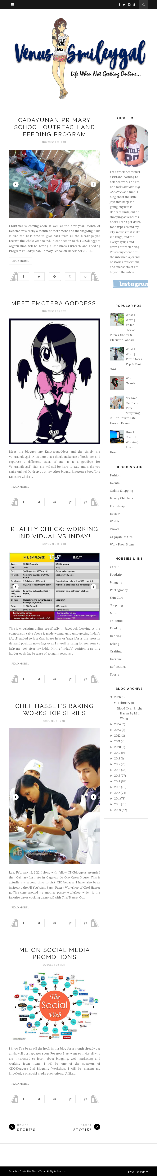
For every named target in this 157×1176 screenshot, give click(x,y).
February (124, 703)
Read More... (20, 261)
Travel (114, 529)
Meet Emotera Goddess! (54, 303)
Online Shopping (121, 490)
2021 (117, 741)
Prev (16, 184)
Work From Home (122, 544)
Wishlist (115, 521)
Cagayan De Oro (121, 537)
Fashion (115, 475)
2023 (118, 730)
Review (115, 514)
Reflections (118, 666)
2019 (117, 753)
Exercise (116, 659)
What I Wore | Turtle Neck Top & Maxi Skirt (126, 359)
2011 (117, 798)
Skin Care (116, 597)
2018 (117, 758)
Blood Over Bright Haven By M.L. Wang (129, 713)
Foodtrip (116, 574)
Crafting (116, 651)
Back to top (137, 1171)
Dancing (115, 636)
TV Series (116, 621)
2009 (118, 810)
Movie (114, 613)
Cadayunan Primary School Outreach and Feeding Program (54, 127)
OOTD (114, 567)
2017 (117, 764)
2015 (117, 775)
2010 (117, 804)
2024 (118, 724)
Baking (114, 644)
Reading (115, 628)
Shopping (116, 605)
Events (114, 483)
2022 (117, 735)
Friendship (117, 506)
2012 (117, 793)
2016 (117, 770)
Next (93, 184)
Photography (119, 590)
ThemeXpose (39, 1171)
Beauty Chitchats (121, 498)
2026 (118, 697)
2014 (117, 781)
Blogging (116, 582)
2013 (117, 787)
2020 (118, 747)
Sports (114, 674)
